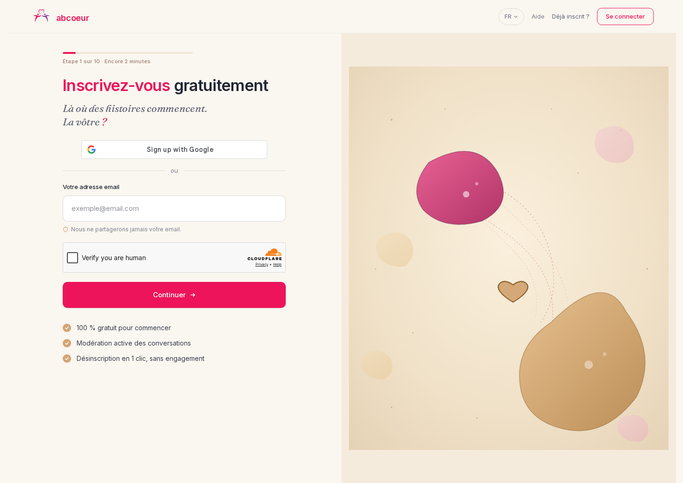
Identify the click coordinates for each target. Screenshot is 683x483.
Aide (538, 16)
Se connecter (625, 16)
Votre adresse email (91, 186)
